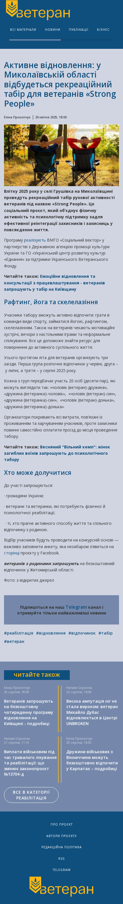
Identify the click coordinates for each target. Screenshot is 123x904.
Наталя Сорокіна (79, 688)
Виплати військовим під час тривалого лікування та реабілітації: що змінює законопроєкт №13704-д (30, 763)
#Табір (105, 633)
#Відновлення (51, 633)
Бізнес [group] (103, 30)
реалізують (35, 240)
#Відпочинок (82, 633)
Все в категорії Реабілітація (31, 795)
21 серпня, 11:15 (16, 743)
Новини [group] (52, 30)
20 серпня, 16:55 (79, 743)
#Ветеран (14, 641)
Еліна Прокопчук (17, 117)
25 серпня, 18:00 (16, 692)
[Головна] (37, 11)
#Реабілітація (18, 633)
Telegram (76, 607)
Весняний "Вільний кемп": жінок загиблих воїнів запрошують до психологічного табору (57, 453)
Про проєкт (62, 824)
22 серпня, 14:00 (79, 692)
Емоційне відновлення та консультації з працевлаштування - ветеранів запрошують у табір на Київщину (54, 282)
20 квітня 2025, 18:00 (51, 117)
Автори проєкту (61, 836)
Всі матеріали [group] (23, 30)
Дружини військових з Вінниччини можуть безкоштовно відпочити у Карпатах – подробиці (92, 760)
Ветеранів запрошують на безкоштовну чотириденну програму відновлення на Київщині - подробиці (28, 712)
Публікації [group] (78, 30)
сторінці (12, 553)
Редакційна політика (61, 847)
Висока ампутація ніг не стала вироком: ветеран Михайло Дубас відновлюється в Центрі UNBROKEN (92, 712)
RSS (61, 859)
